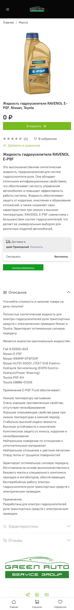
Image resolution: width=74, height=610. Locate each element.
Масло (23, 22)
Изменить (36, 247)
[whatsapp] (37, 595)
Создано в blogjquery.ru (23, 268)
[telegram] (27, 595)
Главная (8, 22)
